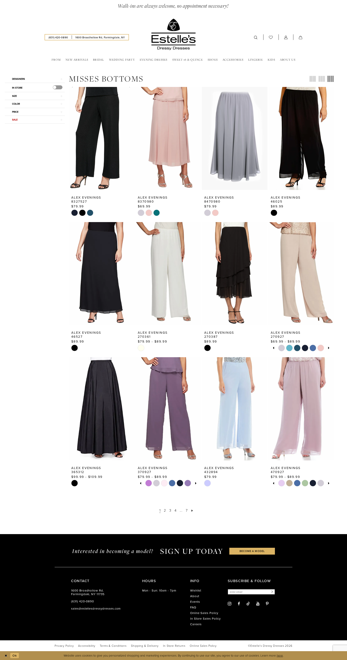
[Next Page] (192, 510)
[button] (286, 37)
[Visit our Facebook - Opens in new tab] (239, 604)
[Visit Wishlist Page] (271, 37)
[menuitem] (58, 37)
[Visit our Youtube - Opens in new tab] (257, 604)
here (280, 655)
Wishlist (195, 590)
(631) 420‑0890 (82, 601)
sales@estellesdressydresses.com (96, 608)
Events (195, 602)
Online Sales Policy (204, 613)
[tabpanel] (282, 348)
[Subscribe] (271, 592)
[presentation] (57, 87)
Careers (196, 624)
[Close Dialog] (5, 655)
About (194, 596)
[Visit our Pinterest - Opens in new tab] (267, 604)
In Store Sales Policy (205, 618)
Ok (14, 655)
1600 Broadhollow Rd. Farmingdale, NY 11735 (88, 592)
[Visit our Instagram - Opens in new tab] (229, 604)
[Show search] (255, 37)
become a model (252, 551)
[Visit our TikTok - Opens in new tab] (248, 604)
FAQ (193, 607)
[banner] (173, 34)
